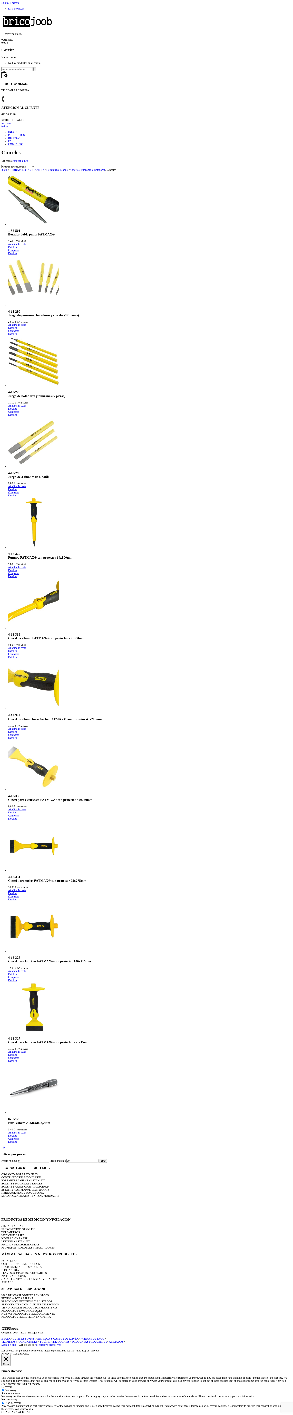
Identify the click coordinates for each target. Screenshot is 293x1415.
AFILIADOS (116, 1341)
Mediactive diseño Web (48, 1344)
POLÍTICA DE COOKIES (55, 1341)
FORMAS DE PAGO (92, 1338)
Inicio (4, 169)
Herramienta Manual (57, 169)
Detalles (12, 247)
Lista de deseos (16, 8)
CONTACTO (15, 144)
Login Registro (10, 2)
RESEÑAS (14, 138)
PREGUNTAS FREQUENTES (89, 1341)
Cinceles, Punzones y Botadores (87, 169)
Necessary (10, 1390)
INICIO (12, 131)
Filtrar (102, 1161)
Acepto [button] (95, 1350)
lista (26, 160)
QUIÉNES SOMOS (24, 1338)
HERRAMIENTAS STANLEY (26, 169)
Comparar (13, 250)
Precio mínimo (9, 1160)
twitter (4, 126)
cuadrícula (17, 160)
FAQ (11, 141)
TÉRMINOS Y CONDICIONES (19, 1341)
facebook (6, 123)
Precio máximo (58, 1160)
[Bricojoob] (27, 28)
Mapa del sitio (8, 1344)
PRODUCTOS (16, 135)
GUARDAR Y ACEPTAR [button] (16, 1412)
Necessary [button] (6, 1386)
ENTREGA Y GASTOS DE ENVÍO (57, 1338)
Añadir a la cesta (17, 244)
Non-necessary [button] (9, 1399)
